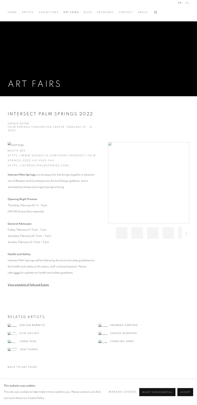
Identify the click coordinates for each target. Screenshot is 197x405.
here (17, 272)
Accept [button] (185, 392)
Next (186, 234)
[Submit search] (156, 11)
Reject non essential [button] (157, 392)
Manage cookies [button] (123, 392)
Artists (28, 12)
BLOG (88, 12)
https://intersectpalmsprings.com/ (39, 165)
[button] (121, 233)
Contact (126, 12)
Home (12, 12)
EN (180, 3)
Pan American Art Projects (27, 7)
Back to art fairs (22, 367)
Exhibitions (48, 12)
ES (187, 3)
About (143, 12)
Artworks (105, 12)
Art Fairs (71, 12)
